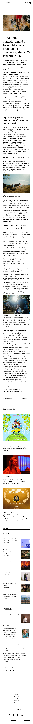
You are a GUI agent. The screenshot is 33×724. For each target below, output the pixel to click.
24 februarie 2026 (8, 476)
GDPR (16, 698)
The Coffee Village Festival (16, 709)
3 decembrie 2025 (7, 444)
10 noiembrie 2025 (8, 34)
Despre (16, 694)
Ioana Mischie (19, 391)
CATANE (5, 389)
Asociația (16, 703)
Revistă (17, 707)
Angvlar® (27, 720)
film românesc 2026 (8, 391)
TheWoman (13, 720)
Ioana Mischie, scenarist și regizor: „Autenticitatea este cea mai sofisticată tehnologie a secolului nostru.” (14, 481)
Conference (16, 705)
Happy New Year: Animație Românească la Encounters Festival (9, 551)
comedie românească (14, 389)
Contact (16, 700)
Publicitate (16, 696)
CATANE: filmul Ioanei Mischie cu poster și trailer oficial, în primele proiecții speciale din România (16, 448)
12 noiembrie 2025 (8, 512)
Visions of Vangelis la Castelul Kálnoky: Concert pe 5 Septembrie (10, 562)
